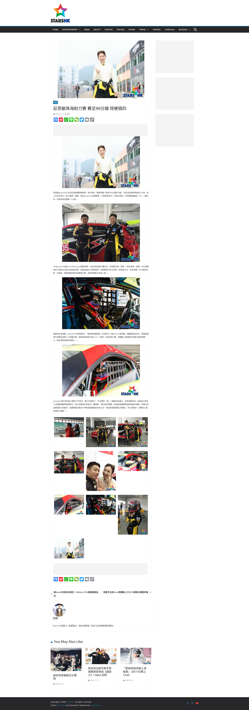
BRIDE (87, 29)
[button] (78, 29)
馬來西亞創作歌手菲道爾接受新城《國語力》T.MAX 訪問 (99, 672)
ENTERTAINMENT (69, 29)
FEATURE (120, 29)
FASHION (109, 29)
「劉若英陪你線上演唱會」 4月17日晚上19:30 (134, 672)
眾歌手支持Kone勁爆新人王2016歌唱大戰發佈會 (125, 592)
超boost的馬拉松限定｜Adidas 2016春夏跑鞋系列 (76, 594)
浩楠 (68, 114)
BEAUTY (97, 29)
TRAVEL (142, 29)
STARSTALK (170, 29)
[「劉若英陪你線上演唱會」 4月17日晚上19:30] (135, 649)
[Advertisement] (100, 130)
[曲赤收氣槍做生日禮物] (66, 649)
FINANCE (157, 29)
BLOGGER (183, 29)
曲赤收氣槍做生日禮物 (65, 677)
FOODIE (132, 29)
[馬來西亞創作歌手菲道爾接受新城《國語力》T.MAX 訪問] (100, 649)
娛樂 (55, 102)
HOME (55, 29)
